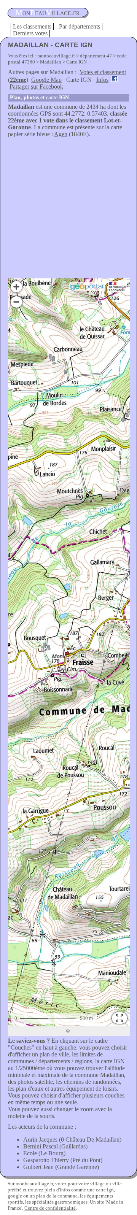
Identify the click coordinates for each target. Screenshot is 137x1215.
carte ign (105, 1190)
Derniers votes (30, 33)
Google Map (46, 79)
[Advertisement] (68, 209)
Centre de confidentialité (50, 1208)
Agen (60, 134)
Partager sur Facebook (36, 86)
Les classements (32, 26)
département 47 (96, 56)
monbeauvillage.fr (56, 56)
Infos (102, 79)
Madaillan (50, 62)
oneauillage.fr (48, 12)
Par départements (79, 26)
